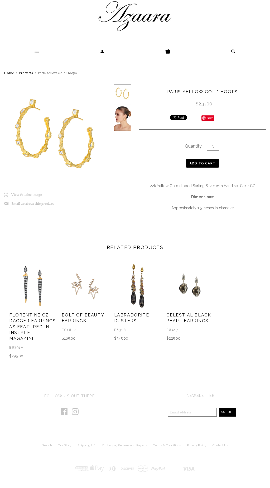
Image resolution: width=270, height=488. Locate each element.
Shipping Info (87, 445)
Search (47, 445)
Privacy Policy (196, 445)
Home (9, 73)
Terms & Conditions (167, 445)
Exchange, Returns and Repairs (124, 445)
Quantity (193, 146)
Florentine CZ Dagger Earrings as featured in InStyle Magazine (32, 327)
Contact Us (220, 445)
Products (26, 73)
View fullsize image (23, 195)
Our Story (64, 445)
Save (210, 118)
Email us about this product (29, 204)
